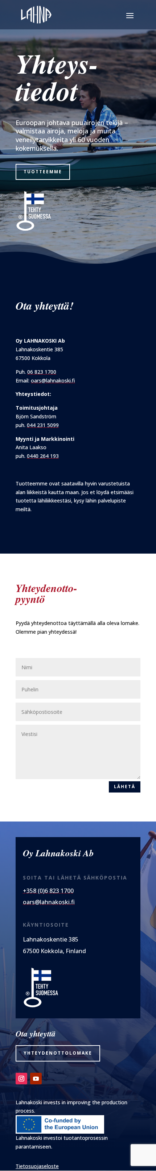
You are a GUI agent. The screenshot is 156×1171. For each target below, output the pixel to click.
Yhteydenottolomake (58, 1053)
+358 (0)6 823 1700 (48, 891)
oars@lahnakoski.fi (53, 380)
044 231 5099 (43, 425)
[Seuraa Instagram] (21, 1078)
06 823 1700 (41, 371)
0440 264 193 (43, 455)
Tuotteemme (43, 172)
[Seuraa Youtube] (36, 1078)
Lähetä (124, 786)
